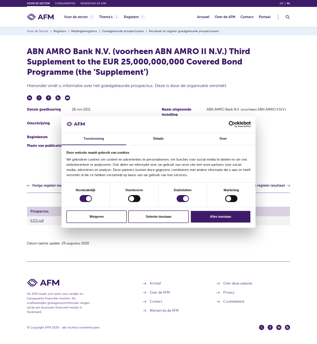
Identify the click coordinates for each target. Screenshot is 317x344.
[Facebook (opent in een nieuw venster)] (270, 327)
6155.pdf (37, 221)
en (281, 3)
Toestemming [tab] (93, 138)
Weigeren (96, 216)
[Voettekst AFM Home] (78, 282)
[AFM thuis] (40, 17)
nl (288, 3)
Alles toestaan (220, 216)
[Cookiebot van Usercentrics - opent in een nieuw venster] (232, 124)
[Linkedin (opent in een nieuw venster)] (278, 327)
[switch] (134, 198)
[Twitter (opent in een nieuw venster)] (261, 327)
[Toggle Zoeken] (287, 17)
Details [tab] (158, 138)
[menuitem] (81, 17)
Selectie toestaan (158, 216)
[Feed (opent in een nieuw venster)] (287, 327)
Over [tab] (223, 138)
